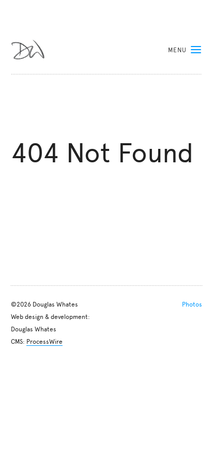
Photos (192, 304)
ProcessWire (44, 341)
